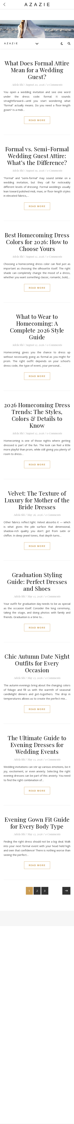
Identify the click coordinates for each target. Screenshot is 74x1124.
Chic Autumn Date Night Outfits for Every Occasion (37, 663)
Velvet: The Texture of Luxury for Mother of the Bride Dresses (37, 500)
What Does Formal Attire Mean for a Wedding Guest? (37, 69)
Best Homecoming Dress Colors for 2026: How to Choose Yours (37, 241)
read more (37, 120)
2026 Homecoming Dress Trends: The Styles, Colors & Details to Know (37, 415)
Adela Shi (17, 84)
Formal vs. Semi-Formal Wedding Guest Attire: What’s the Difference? (37, 155)
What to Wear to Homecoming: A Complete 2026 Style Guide (37, 327)
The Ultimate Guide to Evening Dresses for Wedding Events (37, 744)
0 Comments (54, 84)
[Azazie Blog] (11, 43)
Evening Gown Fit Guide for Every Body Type (37, 822)
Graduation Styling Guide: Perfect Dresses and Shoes (37, 581)
